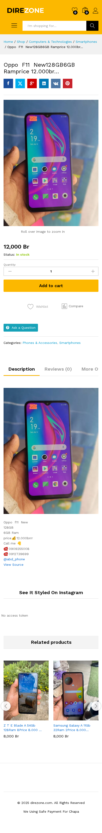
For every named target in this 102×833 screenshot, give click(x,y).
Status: (9, 254)
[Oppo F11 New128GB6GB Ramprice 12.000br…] (8, 83)
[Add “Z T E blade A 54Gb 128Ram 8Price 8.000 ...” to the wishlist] (36, 718)
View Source (13, 564)
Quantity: (10, 264)
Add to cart (51, 285)
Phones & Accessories (40, 343)
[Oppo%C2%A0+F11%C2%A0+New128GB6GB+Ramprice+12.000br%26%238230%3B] (20, 83)
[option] (26, 703)
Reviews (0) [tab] (58, 369)
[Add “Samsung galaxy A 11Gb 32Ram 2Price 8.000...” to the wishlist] (86, 718)
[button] (72, 306)
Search (92, 26)
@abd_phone (14, 559)
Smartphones (70, 343)
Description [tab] (21, 369)
